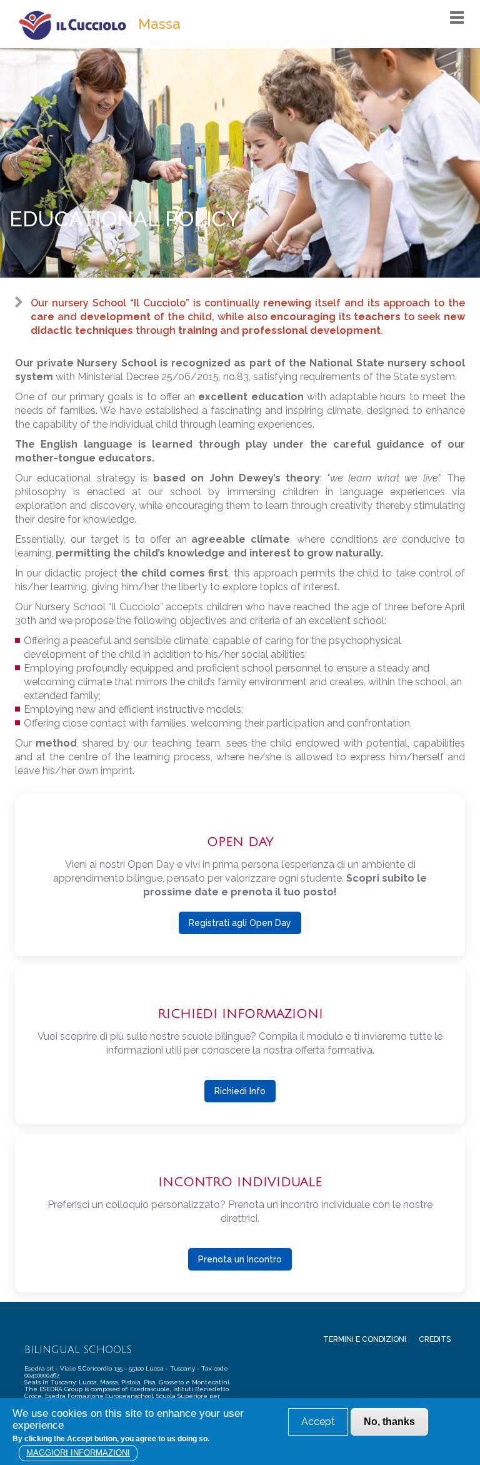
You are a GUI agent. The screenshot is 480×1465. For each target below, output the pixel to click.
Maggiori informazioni (78, 1452)
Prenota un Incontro (240, 1259)
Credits (435, 1339)
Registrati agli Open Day (240, 923)
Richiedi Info (240, 1091)
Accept (318, 1421)
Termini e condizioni (364, 1339)
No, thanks (389, 1421)
